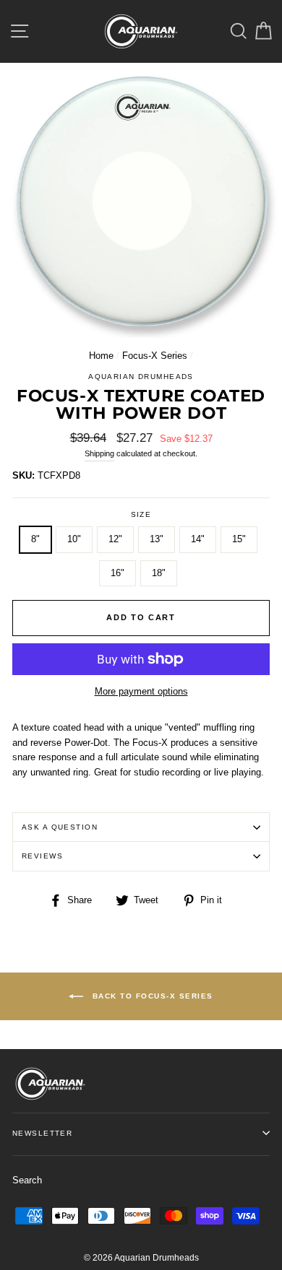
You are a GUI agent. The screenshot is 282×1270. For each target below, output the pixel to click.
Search (27, 1180)
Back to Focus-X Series (151, 996)
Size (141, 514)
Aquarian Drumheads (141, 376)
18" (159, 572)
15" (239, 539)
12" (115, 539)
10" (74, 539)
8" (35, 539)
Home (101, 355)
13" (156, 539)
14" (198, 539)
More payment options (141, 691)
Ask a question (60, 827)
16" (117, 572)
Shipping (99, 453)
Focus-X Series (154, 355)
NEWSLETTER (42, 1133)
